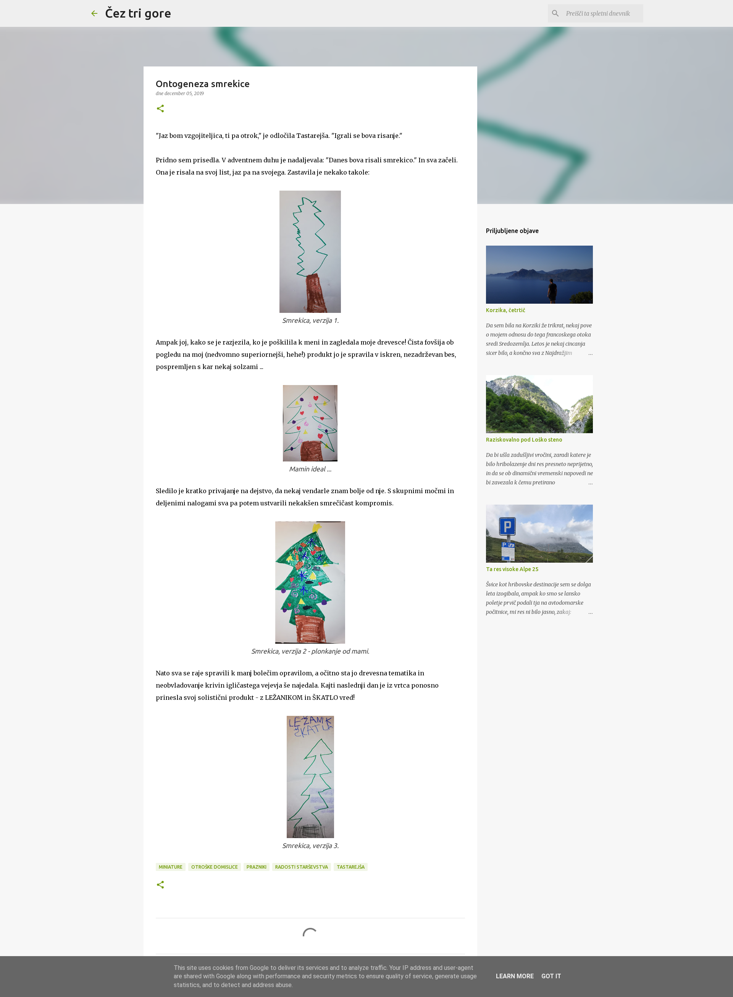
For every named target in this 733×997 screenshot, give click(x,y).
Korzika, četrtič (505, 310)
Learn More (515, 976)
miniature (170, 866)
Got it (551, 976)
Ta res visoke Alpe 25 (512, 569)
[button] (160, 109)
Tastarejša (351, 866)
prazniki (256, 866)
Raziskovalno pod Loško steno (524, 440)
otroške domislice (214, 866)
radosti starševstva (301, 866)
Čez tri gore (138, 13)
